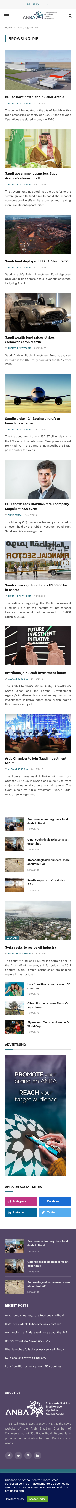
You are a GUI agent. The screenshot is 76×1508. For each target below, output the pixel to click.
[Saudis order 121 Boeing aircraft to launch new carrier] (38, 393)
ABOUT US (13, 1393)
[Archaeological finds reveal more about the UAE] (14, 865)
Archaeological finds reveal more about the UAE (36, 1332)
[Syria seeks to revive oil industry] (38, 920)
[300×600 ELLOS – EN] (38, 1115)
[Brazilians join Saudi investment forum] (38, 645)
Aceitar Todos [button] (37, 1498)
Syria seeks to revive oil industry (30, 947)
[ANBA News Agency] (40, 15)
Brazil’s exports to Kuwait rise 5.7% (27, 1341)
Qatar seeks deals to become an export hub (33, 1324)
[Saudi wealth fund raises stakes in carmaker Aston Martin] (38, 312)
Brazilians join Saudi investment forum (35, 673)
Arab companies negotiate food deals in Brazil (34, 1315)
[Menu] (6, 15)
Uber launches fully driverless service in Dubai (34, 1349)
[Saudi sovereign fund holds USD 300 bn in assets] (38, 560)
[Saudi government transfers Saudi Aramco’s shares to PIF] (38, 148)
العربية (45, 4)
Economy (12, 938)
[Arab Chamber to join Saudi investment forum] (38, 733)
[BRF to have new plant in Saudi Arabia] (38, 69)
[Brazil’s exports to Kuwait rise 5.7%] (14, 885)
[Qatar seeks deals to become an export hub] (14, 844)
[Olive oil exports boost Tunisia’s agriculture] (14, 1008)
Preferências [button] (15, 1499)
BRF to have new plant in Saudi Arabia (34, 97)
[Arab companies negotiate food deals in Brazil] (14, 824)
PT (28, 4)
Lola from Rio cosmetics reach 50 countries (33, 1366)
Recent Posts (16, 1305)
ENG (36, 4)
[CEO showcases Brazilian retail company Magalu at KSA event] (38, 479)
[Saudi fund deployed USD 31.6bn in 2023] (38, 234)
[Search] (70, 15)
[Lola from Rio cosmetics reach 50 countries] (14, 989)
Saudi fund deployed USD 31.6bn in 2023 (37, 261)
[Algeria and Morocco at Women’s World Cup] (14, 1027)
